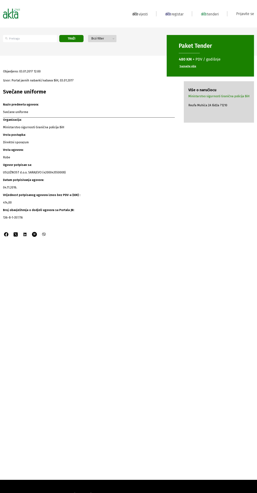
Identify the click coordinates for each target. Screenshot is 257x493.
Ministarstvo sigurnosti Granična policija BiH (218, 96)
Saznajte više (187, 66)
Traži (71, 38)
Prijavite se (245, 13)
